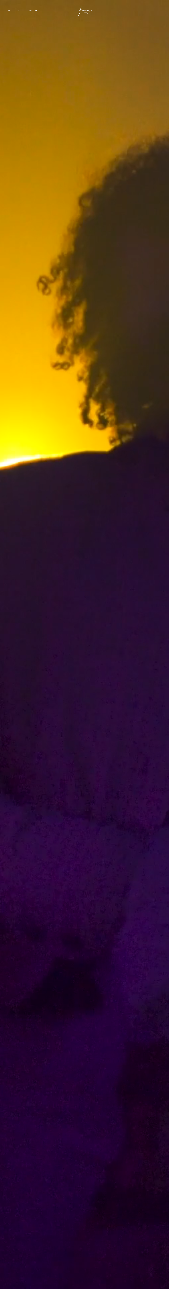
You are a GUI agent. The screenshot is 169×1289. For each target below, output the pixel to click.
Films (9, 11)
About (20, 11)
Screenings (34, 11)
